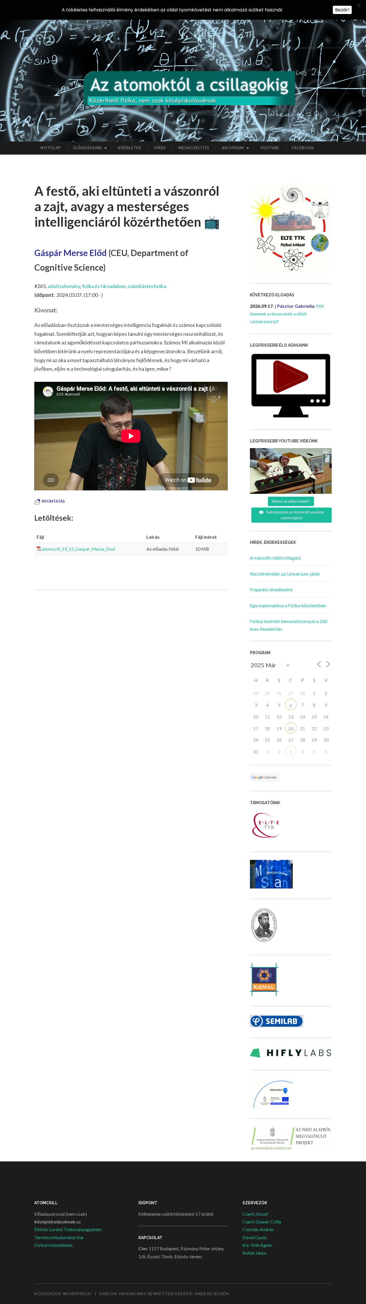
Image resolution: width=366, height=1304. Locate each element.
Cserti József (255, 1214)
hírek (160, 147)
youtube (269, 147)
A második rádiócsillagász (275, 557)
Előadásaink (87, 147)
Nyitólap (51, 147)
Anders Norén (212, 1293)
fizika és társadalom (104, 286)
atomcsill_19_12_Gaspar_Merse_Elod (78, 549)
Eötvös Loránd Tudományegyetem (68, 1229)
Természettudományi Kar (59, 1237)
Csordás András (258, 1229)
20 (290, 728)
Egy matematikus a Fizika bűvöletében (288, 605)
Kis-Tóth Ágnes (257, 1245)
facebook (303, 147)
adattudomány (64, 286)
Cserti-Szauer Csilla (261, 1221)
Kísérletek (129, 147)
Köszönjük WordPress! (63, 1293)
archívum (233, 147)
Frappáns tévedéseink (271, 589)
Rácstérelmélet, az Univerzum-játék (285, 573)
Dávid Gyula (254, 1237)
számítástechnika (147, 286)
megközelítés (193, 147)
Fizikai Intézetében (53, 1245)
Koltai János (254, 1252)
